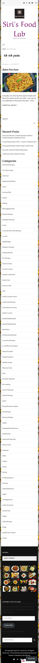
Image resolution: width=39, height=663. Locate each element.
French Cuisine (7, 269)
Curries (4, 236)
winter (4, 538)
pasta (4, 401)
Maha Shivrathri (7, 352)
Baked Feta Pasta (10, 69)
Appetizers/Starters (9, 181)
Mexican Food (7, 368)
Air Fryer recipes (7, 170)
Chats (4, 225)
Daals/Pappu (6, 242)
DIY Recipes (6, 258)
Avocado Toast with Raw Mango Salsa (14, 150)
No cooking (6, 385)
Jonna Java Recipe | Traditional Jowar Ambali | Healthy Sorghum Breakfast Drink (17, 137)
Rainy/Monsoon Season (10, 406)
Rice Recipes (6, 412)
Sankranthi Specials (9, 439)
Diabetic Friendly (8, 247)
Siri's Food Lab (19, 28)
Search (5, 119)
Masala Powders (7, 357)
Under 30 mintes (7, 505)
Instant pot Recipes (8, 302)
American (5, 176)
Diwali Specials (7, 253)
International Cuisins (9, 308)
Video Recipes (7, 522)
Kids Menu (6, 330)
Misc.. (4, 374)
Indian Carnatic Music (9, 297)
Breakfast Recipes (8, 220)
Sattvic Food (6, 445)
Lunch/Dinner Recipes (10, 346)
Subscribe (9, 625)
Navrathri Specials (8, 379)
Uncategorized (7, 500)
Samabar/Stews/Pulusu (10, 428)
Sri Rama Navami (7, 478)
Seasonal (5, 450)
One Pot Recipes (7, 390)
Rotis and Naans (7, 418)
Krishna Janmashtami (9, 335)
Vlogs (4, 527)
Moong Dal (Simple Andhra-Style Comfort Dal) (17, 146)
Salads (4, 423)
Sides (4, 456)
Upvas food (6, 511)
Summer (5, 483)
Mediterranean (7, 363)
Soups (4, 467)
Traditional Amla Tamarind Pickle (13, 154)
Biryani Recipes (7, 214)
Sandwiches (6, 434)
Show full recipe (9, 105)
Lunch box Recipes (8, 341)
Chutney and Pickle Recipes (11, 231)
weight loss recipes (8, 533)
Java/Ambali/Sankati (9, 319)
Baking (4, 203)
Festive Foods (7, 264)
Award (4, 198)
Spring (4, 472)
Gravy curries (6, 286)
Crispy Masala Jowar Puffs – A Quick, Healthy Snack (19, 142)
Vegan (4, 516)
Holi (3, 291)
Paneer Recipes (7, 396)
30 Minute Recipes (8, 165)
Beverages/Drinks (8, 209)
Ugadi (4, 494)
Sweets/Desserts (8, 489)
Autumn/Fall (6, 192)
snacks (4, 461)
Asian (4, 187)
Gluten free (6, 280)
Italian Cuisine (7, 313)
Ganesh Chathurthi (8, 275)
